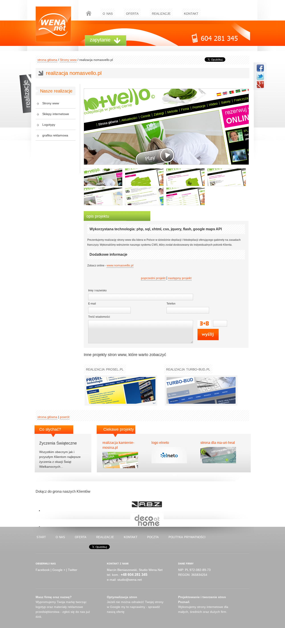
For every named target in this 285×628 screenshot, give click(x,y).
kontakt (191, 13)
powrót (64, 417)
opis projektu (97, 216)
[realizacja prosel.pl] (120, 390)
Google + (58, 570)
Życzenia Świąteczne (58, 443)
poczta (153, 537)
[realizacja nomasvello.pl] (103, 177)
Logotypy (48, 124)
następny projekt (179, 278)
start (41, 537)
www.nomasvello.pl (120, 265)
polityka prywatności (187, 537)
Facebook (43, 570)
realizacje (161, 13)
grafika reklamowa (55, 135)
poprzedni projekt (153, 278)
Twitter (72, 570)
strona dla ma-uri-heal (217, 443)
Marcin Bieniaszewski (122, 570)
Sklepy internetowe (55, 114)
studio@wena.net (129, 579)
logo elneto (160, 443)
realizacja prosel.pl (105, 369)
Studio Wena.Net (151, 570)
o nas (108, 13)
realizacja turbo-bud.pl (188, 369)
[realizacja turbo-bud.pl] (200, 390)
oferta (132, 13)
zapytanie (100, 40)
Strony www (68, 60)
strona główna (47, 60)
